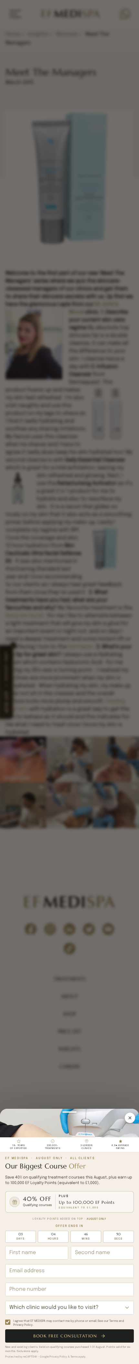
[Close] (130, 1118)
